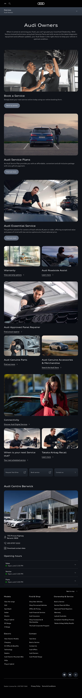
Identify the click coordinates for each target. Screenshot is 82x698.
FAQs (6, 660)
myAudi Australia (60, 616)
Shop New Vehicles (35, 601)
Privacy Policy (35, 686)
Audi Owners (33, 653)
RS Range (7, 623)
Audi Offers (33, 649)
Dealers (7, 653)
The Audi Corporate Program (39, 626)
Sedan (6, 612)
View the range (9, 601)
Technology (8, 649)
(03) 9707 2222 (13, 543)
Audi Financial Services (37, 612)
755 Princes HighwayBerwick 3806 (15, 537)
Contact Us (33, 646)
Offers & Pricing (34, 609)
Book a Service (59, 601)
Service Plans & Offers (62, 605)
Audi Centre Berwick (18, 486)
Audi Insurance (34, 616)
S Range (7, 627)
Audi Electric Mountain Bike (14, 657)
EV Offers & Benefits (11, 646)
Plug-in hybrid (9, 619)
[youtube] (70, 674)
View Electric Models (11, 639)
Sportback (7, 609)
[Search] (9, 3)
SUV (5, 605)
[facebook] (64, 674)
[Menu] (41, 3)
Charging (7, 642)
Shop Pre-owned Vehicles (38, 605)
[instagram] (75, 674)
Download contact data (16, 548)
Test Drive (32, 639)
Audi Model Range (35, 657)
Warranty (57, 612)
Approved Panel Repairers (63, 609)
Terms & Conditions (49, 686)
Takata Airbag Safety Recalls (64, 623)
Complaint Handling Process (64, 619)
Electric (7, 616)
